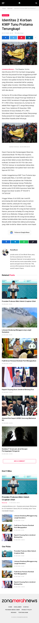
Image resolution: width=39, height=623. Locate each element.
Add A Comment (19, 461)
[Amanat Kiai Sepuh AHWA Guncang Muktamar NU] (19, 406)
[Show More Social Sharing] (35, 37)
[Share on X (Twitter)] (13, 37)
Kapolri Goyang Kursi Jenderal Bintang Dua (18, 389)
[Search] (36, 3)
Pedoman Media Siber (12, 609)
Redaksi (13, 612)
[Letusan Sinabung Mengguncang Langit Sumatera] (19, 317)
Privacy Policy (27, 609)
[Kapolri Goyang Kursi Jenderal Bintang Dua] (19, 377)
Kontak (26, 607)
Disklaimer (17, 607)
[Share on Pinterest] (21, 37)
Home (4, 8)
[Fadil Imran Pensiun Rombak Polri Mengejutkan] (19, 348)
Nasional (9, 8)
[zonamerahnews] (19, 3)
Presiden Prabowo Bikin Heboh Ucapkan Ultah (19, 301)
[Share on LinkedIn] (29, 37)
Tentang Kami (23, 612)
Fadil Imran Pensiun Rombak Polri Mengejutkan (19, 361)
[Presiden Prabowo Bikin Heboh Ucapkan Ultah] (19, 289)
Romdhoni (14, 250)
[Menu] (3, 3)
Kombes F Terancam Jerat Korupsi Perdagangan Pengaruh (14, 450)
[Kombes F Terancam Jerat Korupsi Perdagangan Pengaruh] (19, 436)
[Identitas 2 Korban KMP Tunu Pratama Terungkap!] (19, 53)
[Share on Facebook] (5, 37)
